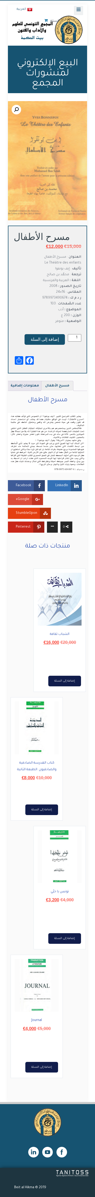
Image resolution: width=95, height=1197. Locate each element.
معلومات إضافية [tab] (25, 386)
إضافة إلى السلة (45, 339)
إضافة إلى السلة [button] (64, 681)
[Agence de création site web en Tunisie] (72, 1176)
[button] (16, 109)
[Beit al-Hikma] (47, 30)
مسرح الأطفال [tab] (57, 386)
